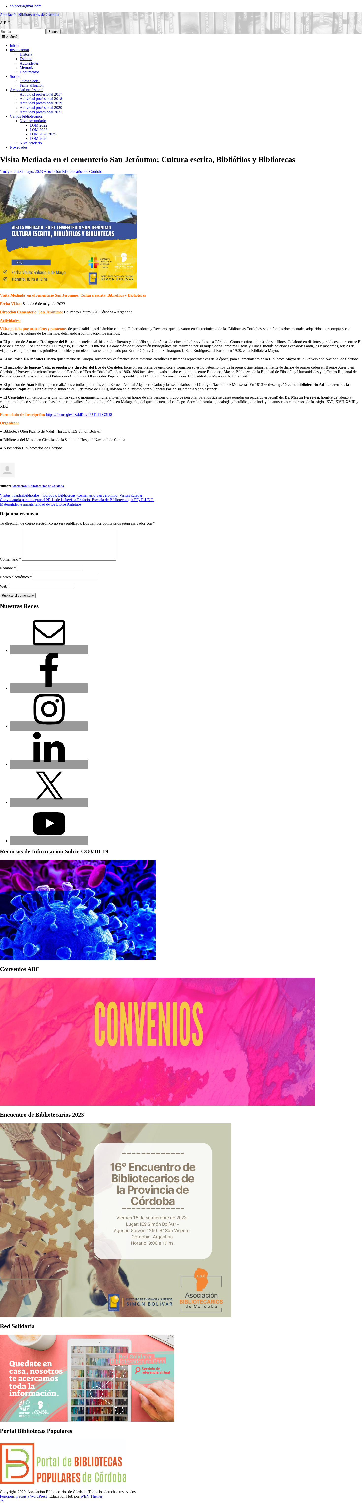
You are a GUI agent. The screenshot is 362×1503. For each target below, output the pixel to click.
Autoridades (29, 63)
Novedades (18, 147)
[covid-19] (78, 959)
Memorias (27, 67)
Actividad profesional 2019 (41, 103)
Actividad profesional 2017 (41, 94)
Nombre (8, 568)
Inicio (14, 45)
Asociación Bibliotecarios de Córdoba (29, 14)
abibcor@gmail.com (25, 6)
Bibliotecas (66, 495)
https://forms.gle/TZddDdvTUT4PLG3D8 (79, 414)
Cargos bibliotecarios (26, 116)
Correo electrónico (16, 577)
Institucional (19, 50)
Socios (15, 76)
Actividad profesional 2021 (41, 112)
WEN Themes (91, 1496)
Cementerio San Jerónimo (97, 495)
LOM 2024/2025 (43, 134)
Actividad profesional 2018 (41, 99)
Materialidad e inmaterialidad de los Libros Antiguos (40, 504)
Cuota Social (30, 81)
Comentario (10, 559)
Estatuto (26, 59)
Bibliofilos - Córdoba (39, 495)
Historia (26, 54)
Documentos (29, 72)
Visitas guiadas (11, 495)
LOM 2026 (38, 138)
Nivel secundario (33, 121)
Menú (12, 37)
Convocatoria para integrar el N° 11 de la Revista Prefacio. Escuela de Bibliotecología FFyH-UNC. (77, 500)
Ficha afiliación (32, 85)
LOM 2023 (38, 130)
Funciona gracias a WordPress (23, 1496)
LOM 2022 (38, 125)
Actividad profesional (26, 90)
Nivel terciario (31, 143)
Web (3, 586)
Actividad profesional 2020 (41, 107)
